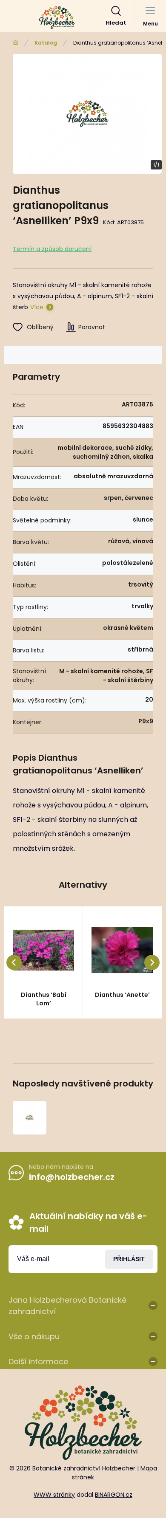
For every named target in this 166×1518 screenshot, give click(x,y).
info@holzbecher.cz (71, 1177)
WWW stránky (54, 1494)
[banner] (57, 17)
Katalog (45, 42)
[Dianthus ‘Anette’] (122, 950)
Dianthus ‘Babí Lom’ (43, 998)
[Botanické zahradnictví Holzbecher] (15, 42)
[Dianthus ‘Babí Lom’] (43, 950)
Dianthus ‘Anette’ (122, 994)
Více (36, 307)
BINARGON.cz (113, 1494)
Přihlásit (129, 1259)
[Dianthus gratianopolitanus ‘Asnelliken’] (29, 1117)
